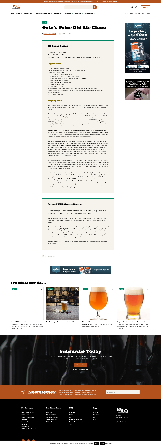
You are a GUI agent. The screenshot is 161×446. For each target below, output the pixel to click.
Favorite (60, 34)
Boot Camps (137, 13)
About (143, 13)
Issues (126, 13)
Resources (78, 13)
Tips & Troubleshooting (43, 13)
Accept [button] (96, 443)
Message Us (123, 421)
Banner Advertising (51, 419)
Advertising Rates (51, 415)
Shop (131, 13)
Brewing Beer (28, 13)
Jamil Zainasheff (50, 34)
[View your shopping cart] (136, 7)
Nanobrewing (89, 13)
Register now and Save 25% (109, 1)
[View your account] (132, 7)
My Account (96, 415)
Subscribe (145, 7)
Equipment (68, 13)
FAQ (94, 417)
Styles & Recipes (15, 13)
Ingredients (57, 13)
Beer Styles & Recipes (27, 412)
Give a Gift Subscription (76, 419)
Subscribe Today (80, 365)
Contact (148, 13)
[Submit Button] (95, 7)
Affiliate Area (50, 422)
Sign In (86, 369)
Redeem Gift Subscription (76, 422)
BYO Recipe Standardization (29, 429)
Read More (108, 443)
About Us (72, 412)
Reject (102, 443)
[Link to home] (16, 7)
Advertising (49, 412)
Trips (70, 424)
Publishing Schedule (52, 417)
